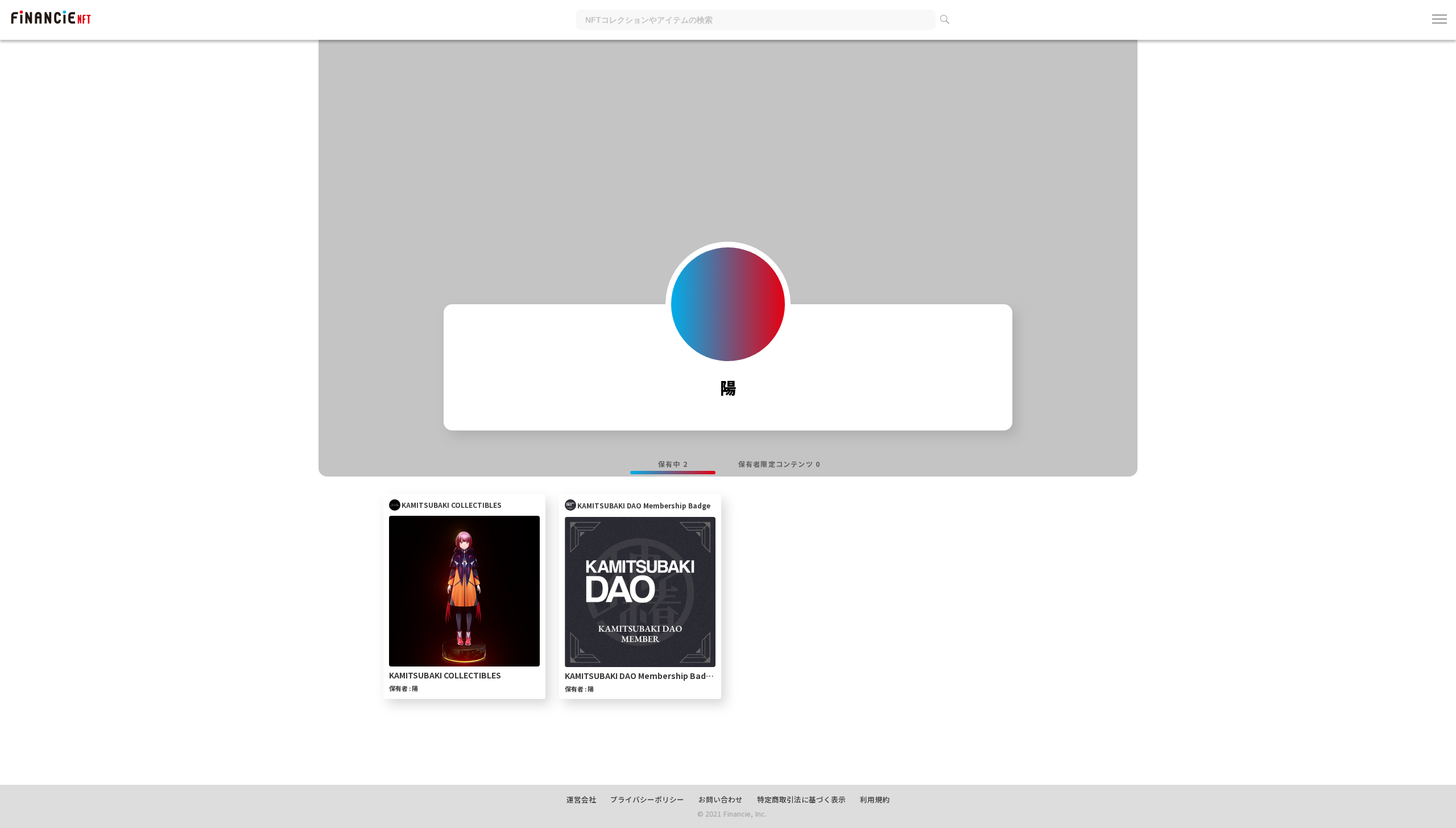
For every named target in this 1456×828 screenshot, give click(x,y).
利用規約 (875, 799)
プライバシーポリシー (647, 799)
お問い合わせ (720, 799)
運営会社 (581, 799)
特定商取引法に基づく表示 (801, 799)
